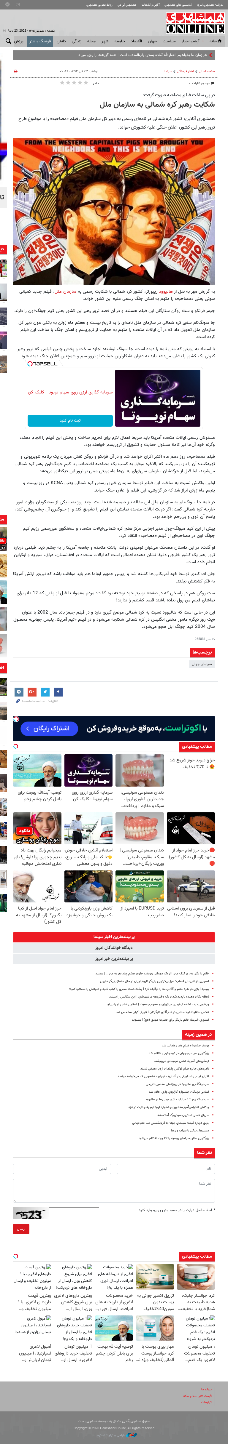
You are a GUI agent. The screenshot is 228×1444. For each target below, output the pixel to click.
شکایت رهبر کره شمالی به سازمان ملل (157, 105)
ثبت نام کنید (70, 420)
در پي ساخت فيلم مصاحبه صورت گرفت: (178, 95)
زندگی (76, 41)
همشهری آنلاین (192, 23)
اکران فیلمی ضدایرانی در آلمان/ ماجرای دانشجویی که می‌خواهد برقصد (163, 1076)
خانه (213, 41)
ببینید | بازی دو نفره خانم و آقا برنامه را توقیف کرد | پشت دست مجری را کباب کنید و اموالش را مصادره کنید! (139, 989)
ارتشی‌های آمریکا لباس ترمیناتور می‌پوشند (181, 1061)
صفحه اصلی (207, 71)
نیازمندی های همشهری (178, 5)
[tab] (114, 937)
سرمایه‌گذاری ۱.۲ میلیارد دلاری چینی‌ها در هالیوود (177, 1099)
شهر (105, 41)
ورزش (18, 41)
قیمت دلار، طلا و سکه (197, 1396)
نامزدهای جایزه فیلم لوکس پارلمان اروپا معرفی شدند (174, 1068)
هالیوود (166, 291)
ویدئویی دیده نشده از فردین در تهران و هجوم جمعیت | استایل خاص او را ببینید (157, 1004)
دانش (61, 41)
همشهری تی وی (127, 5)
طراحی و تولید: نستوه (111, 1435)
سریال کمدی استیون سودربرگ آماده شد (183, 1115)
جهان (152, 41)
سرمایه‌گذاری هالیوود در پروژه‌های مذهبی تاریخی (177, 1084)
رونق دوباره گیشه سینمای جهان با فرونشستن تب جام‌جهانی (170, 1123)
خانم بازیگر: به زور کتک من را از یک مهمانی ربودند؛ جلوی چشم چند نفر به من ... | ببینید (152, 973)
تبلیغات (206, 1402)
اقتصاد (136, 41)
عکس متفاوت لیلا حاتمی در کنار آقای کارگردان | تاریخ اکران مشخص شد (162, 1012)
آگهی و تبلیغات (150, 5)
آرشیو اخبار (190, 41)
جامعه (120, 41)
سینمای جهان (202, 664)
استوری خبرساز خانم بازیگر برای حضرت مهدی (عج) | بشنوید (170, 1019)
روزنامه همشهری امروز (210, 5)
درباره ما (206, 1389)
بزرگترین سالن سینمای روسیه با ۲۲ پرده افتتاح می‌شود (174, 1138)
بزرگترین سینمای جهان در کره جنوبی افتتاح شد (179, 1053)
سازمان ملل (65, 291)
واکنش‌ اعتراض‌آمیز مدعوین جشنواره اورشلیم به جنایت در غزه (169, 1107)
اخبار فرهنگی (185, 71)
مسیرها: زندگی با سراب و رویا (190, 1130)
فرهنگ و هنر (40, 41)
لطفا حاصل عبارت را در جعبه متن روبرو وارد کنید (177, 1210)
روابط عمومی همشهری (99, 5)
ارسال (21, 1229)
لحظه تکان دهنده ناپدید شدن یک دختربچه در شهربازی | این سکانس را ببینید (159, 996)
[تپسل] (30, 364)
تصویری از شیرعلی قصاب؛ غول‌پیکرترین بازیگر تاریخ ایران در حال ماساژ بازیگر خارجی (154, 981)
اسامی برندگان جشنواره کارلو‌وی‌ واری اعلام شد (179, 1091)
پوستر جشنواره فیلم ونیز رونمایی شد (185, 1045)
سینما (168, 71)
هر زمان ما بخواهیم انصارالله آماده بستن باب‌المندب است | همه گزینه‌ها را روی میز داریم (139, 55)
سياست (169, 41)
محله (91, 41)
